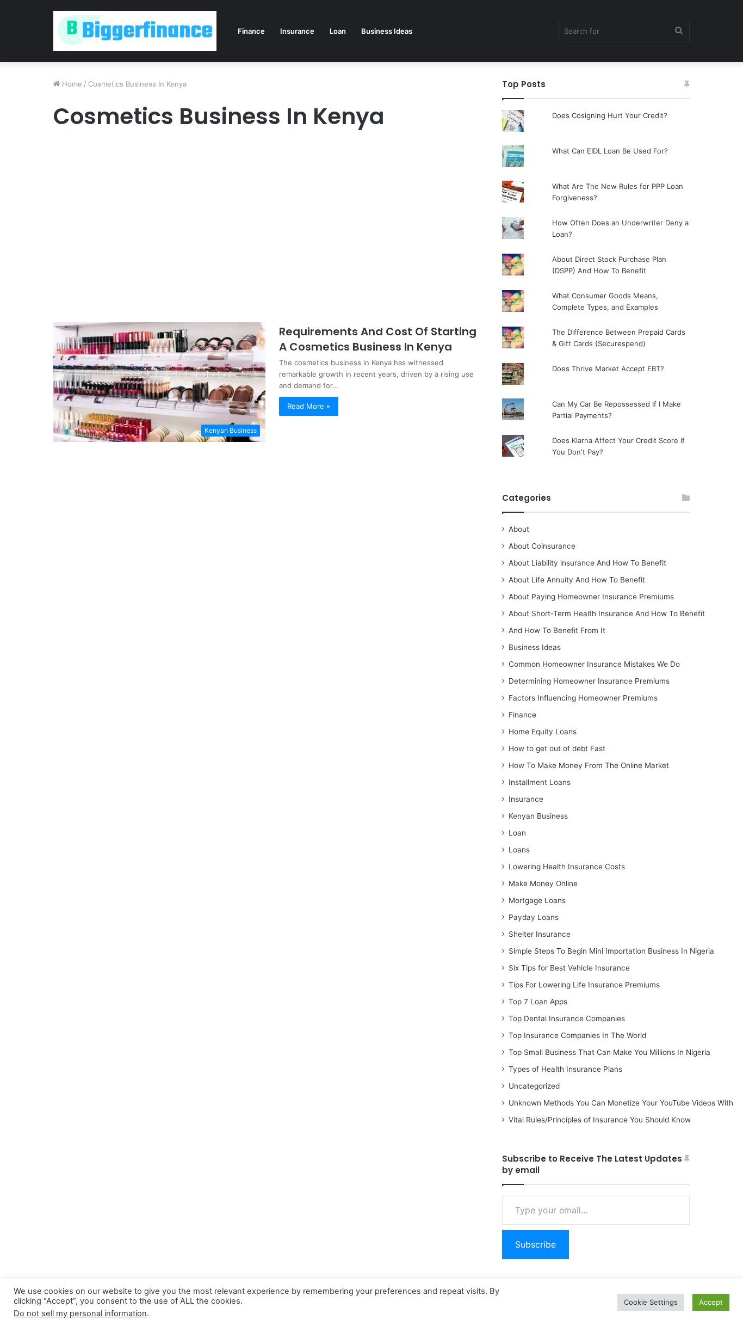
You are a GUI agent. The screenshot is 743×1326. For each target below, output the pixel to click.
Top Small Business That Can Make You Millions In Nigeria (609, 1052)
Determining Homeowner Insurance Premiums (589, 681)
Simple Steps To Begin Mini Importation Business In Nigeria (611, 951)
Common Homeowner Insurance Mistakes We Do (594, 664)
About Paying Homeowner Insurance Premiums (591, 596)
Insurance (297, 31)
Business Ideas (386, 31)
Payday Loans (534, 917)
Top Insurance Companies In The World (577, 1035)
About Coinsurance (542, 546)
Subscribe (535, 1244)
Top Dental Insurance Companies (567, 1018)
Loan (338, 31)
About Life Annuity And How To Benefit (577, 579)
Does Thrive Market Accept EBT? (608, 368)
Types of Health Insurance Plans (565, 1069)
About (519, 529)
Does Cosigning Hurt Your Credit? (609, 115)
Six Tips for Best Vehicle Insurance (569, 967)
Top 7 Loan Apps (538, 1001)
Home (71, 83)
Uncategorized (534, 1086)
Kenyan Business (538, 816)
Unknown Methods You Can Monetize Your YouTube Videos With (621, 1102)
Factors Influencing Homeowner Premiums (583, 697)
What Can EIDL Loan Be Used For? (610, 150)
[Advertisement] (265, 228)
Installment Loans (540, 782)
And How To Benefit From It (557, 630)
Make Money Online (543, 883)
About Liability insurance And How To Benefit (587, 562)
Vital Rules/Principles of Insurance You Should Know (600, 1119)
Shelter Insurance (540, 934)
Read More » (308, 406)
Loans (519, 849)
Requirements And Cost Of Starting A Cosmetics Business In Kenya (377, 339)
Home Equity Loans (543, 731)
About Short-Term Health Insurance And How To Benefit (607, 613)
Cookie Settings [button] (651, 1302)
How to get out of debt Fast (557, 748)
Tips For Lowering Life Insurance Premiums (584, 984)
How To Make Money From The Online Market (589, 765)
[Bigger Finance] (134, 31)
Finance (251, 31)
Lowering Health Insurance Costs (567, 866)
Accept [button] (711, 1302)
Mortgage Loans (537, 900)
